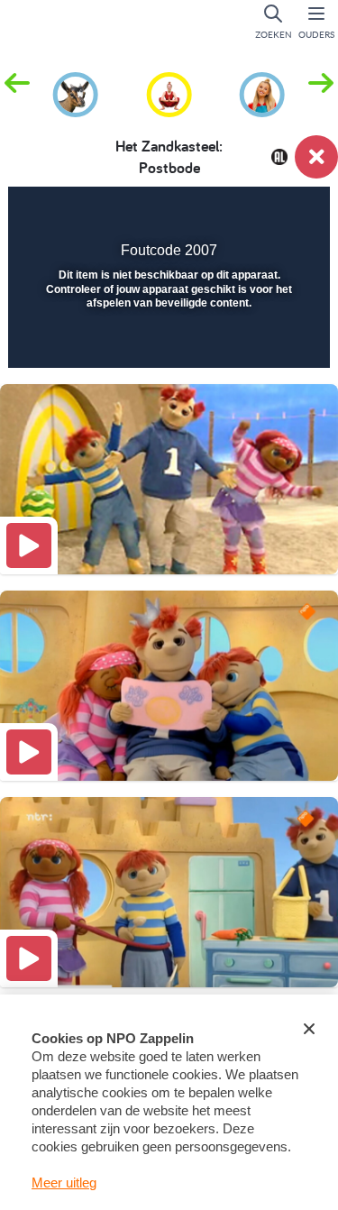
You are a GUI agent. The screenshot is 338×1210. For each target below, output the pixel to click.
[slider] (167, 343)
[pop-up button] (225, 213)
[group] (76, 92)
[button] (320, 93)
